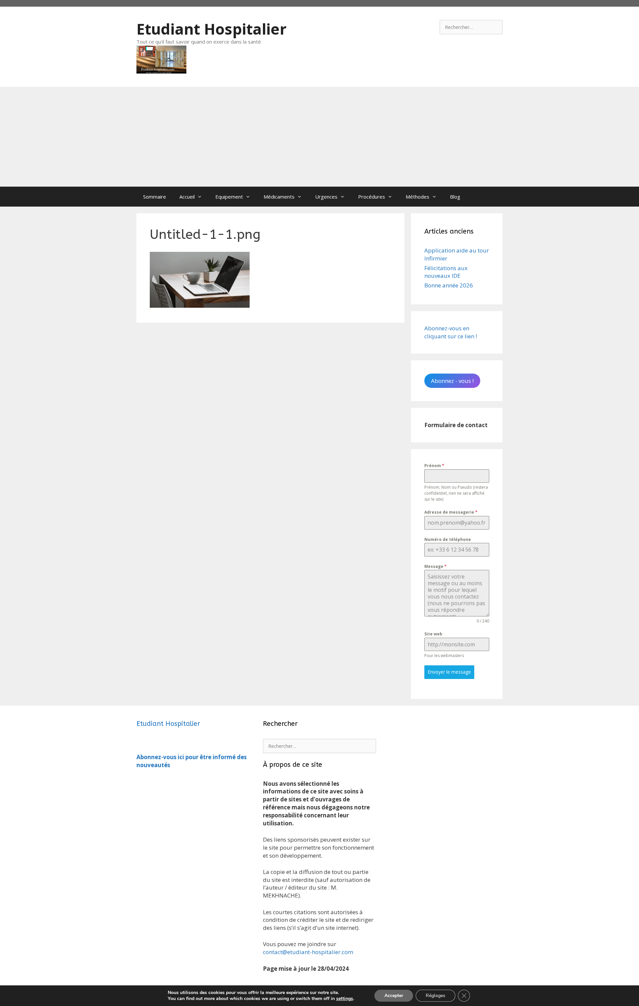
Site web (433, 634)
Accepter (393, 995)
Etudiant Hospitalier (211, 29)
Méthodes (417, 196)
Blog (455, 196)
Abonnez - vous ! (452, 381)
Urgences (326, 196)
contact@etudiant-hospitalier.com (308, 952)
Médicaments (279, 196)
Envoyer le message (449, 672)
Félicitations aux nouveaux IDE (446, 272)
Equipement (229, 196)
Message (435, 566)
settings (344, 999)
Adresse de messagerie (451, 512)
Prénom (434, 465)
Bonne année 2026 (448, 285)
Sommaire (154, 196)
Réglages (435, 995)
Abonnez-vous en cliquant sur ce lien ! (450, 332)
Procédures (371, 196)
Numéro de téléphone (447, 539)
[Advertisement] (319, 136)
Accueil (187, 196)
